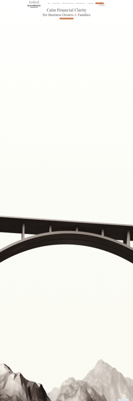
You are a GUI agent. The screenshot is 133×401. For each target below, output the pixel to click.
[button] (48, 3)
